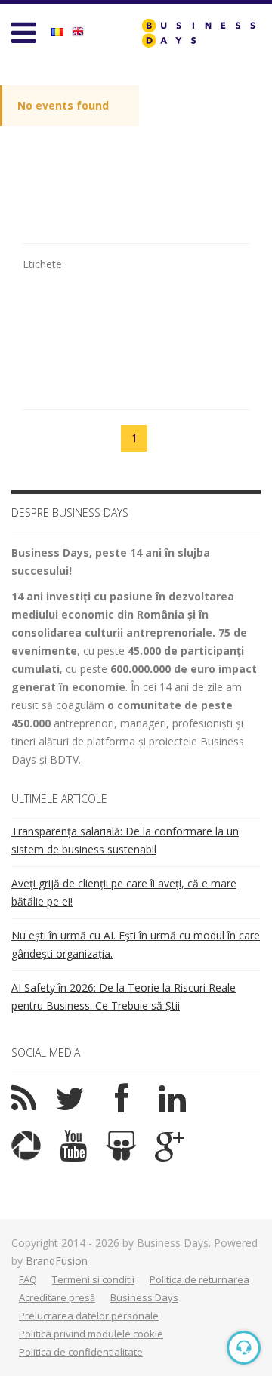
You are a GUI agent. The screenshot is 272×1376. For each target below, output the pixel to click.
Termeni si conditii (93, 1279)
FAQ (28, 1279)
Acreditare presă (57, 1297)
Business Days (144, 1297)
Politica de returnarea (199, 1279)
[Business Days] (198, 33)
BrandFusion (57, 1261)
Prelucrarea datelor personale (89, 1315)
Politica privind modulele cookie (91, 1334)
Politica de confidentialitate (81, 1352)
